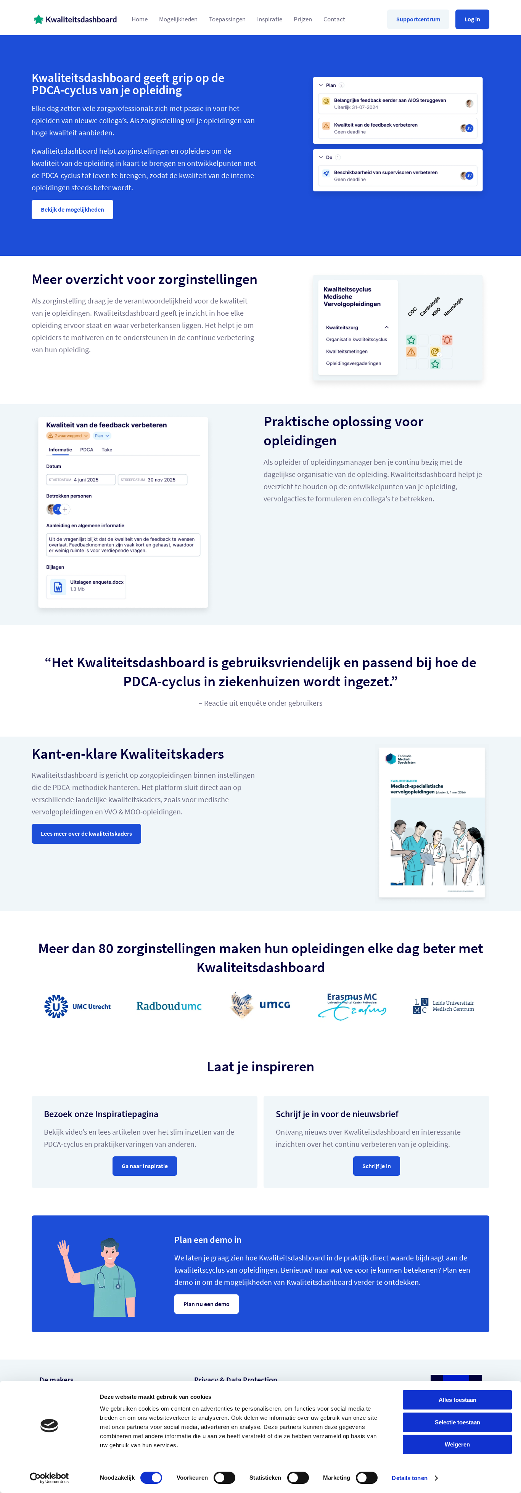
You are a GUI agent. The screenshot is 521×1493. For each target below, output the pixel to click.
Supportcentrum (418, 19)
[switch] (224, 1478)
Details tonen (409, 1478)
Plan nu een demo (206, 1304)
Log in (472, 19)
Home (140, 19)
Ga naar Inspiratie (145, 1166)
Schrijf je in (376, 1166)
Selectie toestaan (457, 1422)
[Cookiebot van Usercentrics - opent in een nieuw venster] (49, 1478)
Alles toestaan (457, 1400)
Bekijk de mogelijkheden (72, 209)
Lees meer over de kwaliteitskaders (86, 833)
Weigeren (457, 1444)
